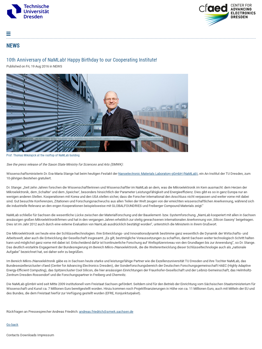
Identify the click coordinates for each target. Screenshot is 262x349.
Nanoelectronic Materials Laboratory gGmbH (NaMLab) (158, 174)
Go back (12, 325)
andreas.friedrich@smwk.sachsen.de (106, 311)
